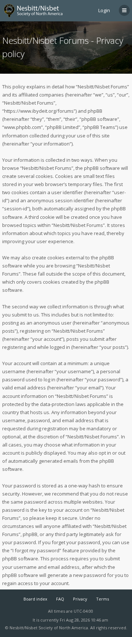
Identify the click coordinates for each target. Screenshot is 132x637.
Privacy (80, 599)
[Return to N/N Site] (36, 11)
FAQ (60, 599)
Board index (35, 599)
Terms (102, 599)
